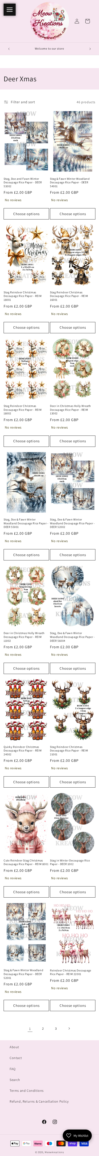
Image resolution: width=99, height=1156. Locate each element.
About (14, 1047)
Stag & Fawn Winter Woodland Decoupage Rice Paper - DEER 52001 (23, 973)
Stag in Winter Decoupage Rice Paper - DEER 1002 (70, 862)
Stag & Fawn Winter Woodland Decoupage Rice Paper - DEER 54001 (70, 182)
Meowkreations (54, 1152)
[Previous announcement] (9, 49)
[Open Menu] (10, 10)
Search (15, 1080)
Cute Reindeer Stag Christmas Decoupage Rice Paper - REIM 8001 (26, 862)
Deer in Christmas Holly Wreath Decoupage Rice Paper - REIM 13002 (70, 409)
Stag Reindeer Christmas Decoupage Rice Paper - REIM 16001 (69, 296)
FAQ (13, 1069)
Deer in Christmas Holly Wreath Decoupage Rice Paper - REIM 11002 (24, 636)
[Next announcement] (90, 49)
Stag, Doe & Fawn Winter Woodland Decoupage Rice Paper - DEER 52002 (72, 523)
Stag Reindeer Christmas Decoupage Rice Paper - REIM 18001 (23, 296)
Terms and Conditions (27, 1090)
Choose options (26, 214)
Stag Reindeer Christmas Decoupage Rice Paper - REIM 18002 (23, 409)
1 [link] (30, 1028)
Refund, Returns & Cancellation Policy (39, 1101)
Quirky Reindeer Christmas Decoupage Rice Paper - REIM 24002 (23, 750)
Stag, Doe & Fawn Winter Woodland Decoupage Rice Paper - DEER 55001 (26, 523)
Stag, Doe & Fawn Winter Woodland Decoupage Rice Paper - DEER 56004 (72, 636)
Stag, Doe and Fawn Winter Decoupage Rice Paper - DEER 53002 (23, 182)
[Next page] (69, 1028)
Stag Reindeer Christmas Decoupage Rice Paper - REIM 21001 (69, 750)
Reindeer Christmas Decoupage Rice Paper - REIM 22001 (70, 972)
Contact (16, 1058)
